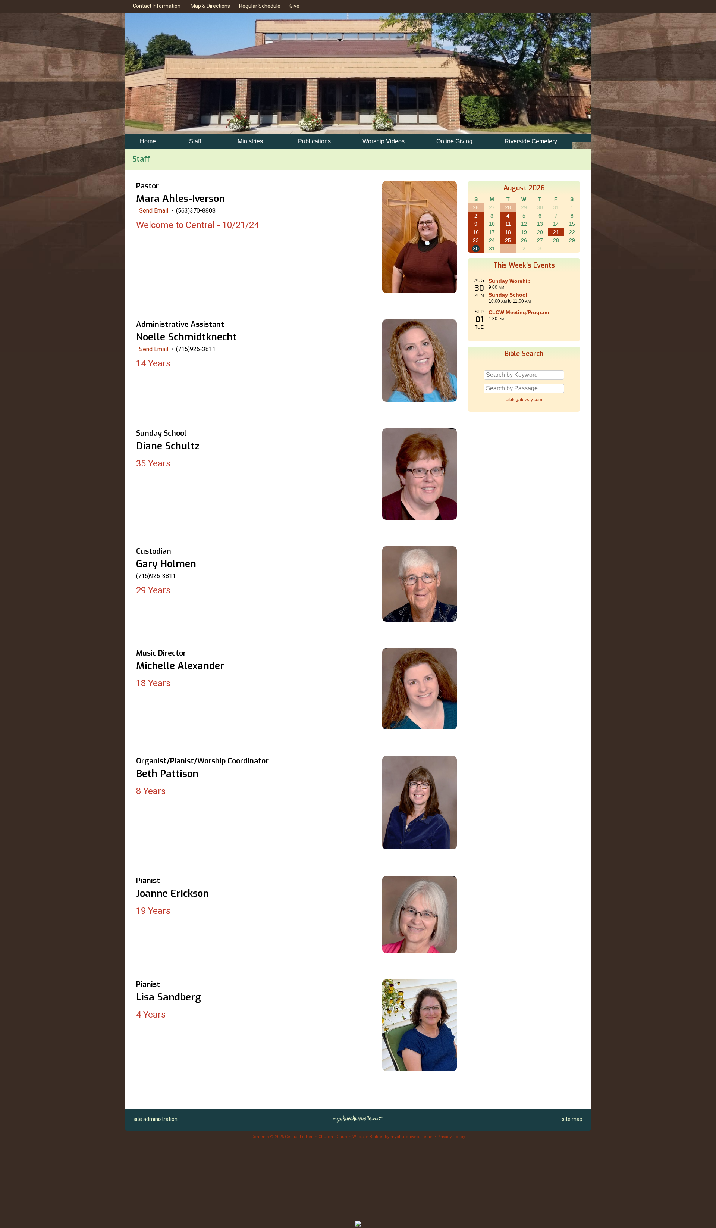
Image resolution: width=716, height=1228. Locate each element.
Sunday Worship (510, 281)
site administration (156, 1119)
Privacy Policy (451, 1136)
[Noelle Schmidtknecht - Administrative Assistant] (419, 399)
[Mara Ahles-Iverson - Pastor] (419, 290)
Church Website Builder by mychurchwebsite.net (385, 1136)
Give (293, 6)
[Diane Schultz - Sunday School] (419, 517)
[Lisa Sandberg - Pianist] (419, 1068)
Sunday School (508, 295)
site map (572, 1119)
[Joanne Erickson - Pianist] (419, 950)
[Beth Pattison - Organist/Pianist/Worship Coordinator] (419, 847)
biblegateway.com (524, 399)
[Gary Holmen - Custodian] (419, 619)
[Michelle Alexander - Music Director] (419, 727)
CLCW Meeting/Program (519, 312)
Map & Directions (209, 6)
